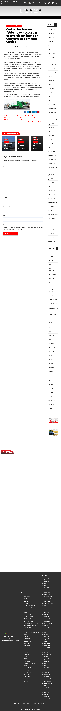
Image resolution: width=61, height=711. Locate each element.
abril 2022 (51, 234)
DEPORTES (51, 286)
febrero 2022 (51, 241)
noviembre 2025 (52, 65)
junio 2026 (51, 37)
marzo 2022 (51, 237)
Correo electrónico (8, 206)
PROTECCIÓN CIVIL (29, 663)
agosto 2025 (51, 76)
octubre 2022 (51, 210)
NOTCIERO (51, 351)
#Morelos (25, 46)
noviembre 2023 (52, 159)
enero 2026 (51, 57)
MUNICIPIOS (9, 26)
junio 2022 (51, 226)
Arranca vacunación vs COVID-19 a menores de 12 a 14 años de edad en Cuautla (13, 118)
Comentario (6, 166)
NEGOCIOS (51, 347)
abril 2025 (51, 92)
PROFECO (51, 375)
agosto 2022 (51, 218)
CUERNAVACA (52, 274)
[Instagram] (56, 3)
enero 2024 (51, 151)
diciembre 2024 (52, 108)
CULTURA (51, 278)
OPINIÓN (50, 363)
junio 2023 (51, 179)
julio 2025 (51, 80)
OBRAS (50, 359)
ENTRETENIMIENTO (30, 625)
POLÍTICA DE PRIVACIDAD (40, 703)
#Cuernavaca (20, 46)
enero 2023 (51, 198)
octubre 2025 (51, 69)
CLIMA (50, 264)
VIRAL (50, 412)
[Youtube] (52, 3)
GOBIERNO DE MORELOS (31, 632)
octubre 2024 (51, 116)
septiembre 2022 (53, 214)
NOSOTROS (17, 703)
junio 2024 (51, 131)
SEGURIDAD (52, 388)
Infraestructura (52, 328)
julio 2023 (51, 175)
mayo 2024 (51, 135)
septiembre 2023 (53, 167)
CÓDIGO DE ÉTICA (27, 703)
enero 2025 (51, 104)
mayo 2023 (51, 182)
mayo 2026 (51, 41)
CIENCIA (50, 260)
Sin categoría (52, 392)
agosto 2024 (51, 124)
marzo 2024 (51, 143)
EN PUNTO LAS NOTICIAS (31, 623)
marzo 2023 (51, 190)
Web (4, 215)
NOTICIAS (14, 26)
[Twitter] (49, 3)
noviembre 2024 (52, 112)
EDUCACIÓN (52, 295)
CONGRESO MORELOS (30, 605)
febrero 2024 (51, 147)
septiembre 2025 (53, 72)
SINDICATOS (52, 396)
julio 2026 (51, 33)
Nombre (5, 197)
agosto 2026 (51, 29)
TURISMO (51, 404)
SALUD (50, 384)
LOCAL (50, 331)
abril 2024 (51, 139)
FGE (49, 318)
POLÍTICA (51, 371)
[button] (27, 17)
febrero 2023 (51, 194)
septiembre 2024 (53, 120)
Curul (49, 282)
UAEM (50, 408)
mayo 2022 (51, 230)
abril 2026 (51, 45)
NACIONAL (51, 343)
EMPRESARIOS (52, 299)
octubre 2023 (51, 163)
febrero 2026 (51, 53)
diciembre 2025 (52, 61)
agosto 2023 (51, 171)
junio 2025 (51, 84)
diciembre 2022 (52, 202)
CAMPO (50, 257)
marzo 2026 (51, 49)
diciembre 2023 (52, 155)
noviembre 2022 (52, 206)
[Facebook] (45, 3)
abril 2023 (51, 186)
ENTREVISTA (52, 314)
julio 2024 (51, 127)
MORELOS (6, 139)
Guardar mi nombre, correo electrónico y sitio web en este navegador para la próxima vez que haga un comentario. (23, 228)
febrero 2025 (51, 100)
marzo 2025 (51, 96)
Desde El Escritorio (29, 616)
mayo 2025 (51, 88)
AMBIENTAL (51, 253)
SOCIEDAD (19, 26)
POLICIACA (51, 367)
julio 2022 (51, 222)
